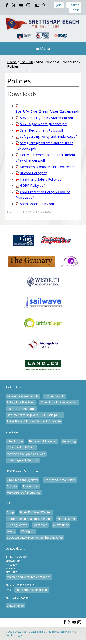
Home (12, 62)
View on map (15, 606)
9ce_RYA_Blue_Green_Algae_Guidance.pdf (47, 111)
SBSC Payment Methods (23, 460)
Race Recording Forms (21, 409)
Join (59, 5)
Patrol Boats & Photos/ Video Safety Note (34, 421)
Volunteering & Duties (21, 447)
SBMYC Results (55, 396)
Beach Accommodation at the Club (29, 519)
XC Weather (61, 525)
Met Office (40, 525)
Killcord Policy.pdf (33, 173)
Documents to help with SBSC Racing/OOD (35, 415)
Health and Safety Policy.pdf (41, 179)
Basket (73, 5)
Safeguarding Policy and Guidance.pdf (48, 136)
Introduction (15, 441)
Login (75, 10)
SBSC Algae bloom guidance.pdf (43, 124)
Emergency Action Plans (60, 480)
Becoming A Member (42, 441)
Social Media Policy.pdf (37, 203)
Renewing (69, 441)
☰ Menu (43, 48)
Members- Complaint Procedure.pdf (47, 166)
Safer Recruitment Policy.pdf (41, 130)
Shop (10, 512)
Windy (11, 531)
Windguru (27, 531)
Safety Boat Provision (21, 402)
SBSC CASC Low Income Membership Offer (35, 538)
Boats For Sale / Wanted (36, 512)
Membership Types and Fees (26, 454)
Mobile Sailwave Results (23, 396)
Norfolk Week (66, 519)
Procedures (31, 486)
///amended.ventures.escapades (29, 577)
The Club (26, 62)
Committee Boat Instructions (59, 402)
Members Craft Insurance (23, 493)
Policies (12, 486)
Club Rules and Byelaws (22, 480)
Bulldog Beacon (17, 525)
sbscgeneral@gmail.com (32, 590)
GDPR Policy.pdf (32, 185)
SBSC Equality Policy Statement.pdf (46, 117)
